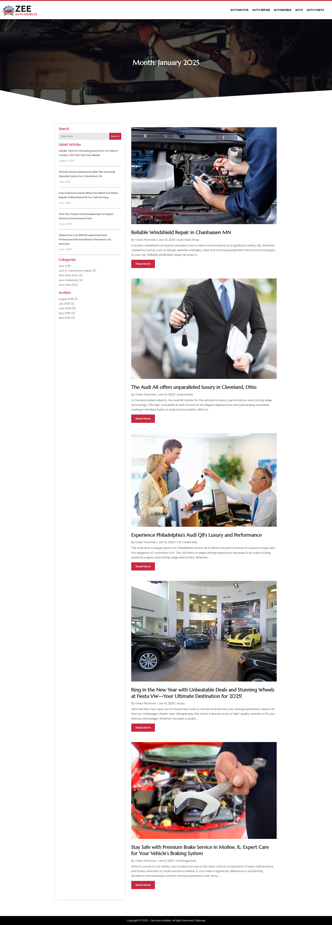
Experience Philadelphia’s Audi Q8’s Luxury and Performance (196, 535)
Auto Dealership (68, 280)
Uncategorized (186, 861)
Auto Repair (261, 10)
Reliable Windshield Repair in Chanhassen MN (181, 232)
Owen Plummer (145, 240)
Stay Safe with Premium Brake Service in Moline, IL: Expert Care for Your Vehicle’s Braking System (200, 850)
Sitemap (200, 920)
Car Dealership (187, 542)
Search (115, 136)
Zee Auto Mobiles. (161, 920)
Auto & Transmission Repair (75, 270)
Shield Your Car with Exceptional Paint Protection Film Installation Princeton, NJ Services (85, 239)
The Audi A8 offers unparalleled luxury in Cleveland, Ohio (193, 387)
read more (143, 264)
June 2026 (65, 308)
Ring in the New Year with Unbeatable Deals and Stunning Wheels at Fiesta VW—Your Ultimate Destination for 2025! (202, 693)
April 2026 (64, 318)
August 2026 (66, 299)
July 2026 (64, 303)
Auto (299, 10)
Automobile (282, 10)
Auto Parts (315, 10)
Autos (181, 703)
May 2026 (64, 313)
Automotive (239, 10)
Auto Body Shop (68, 275)
